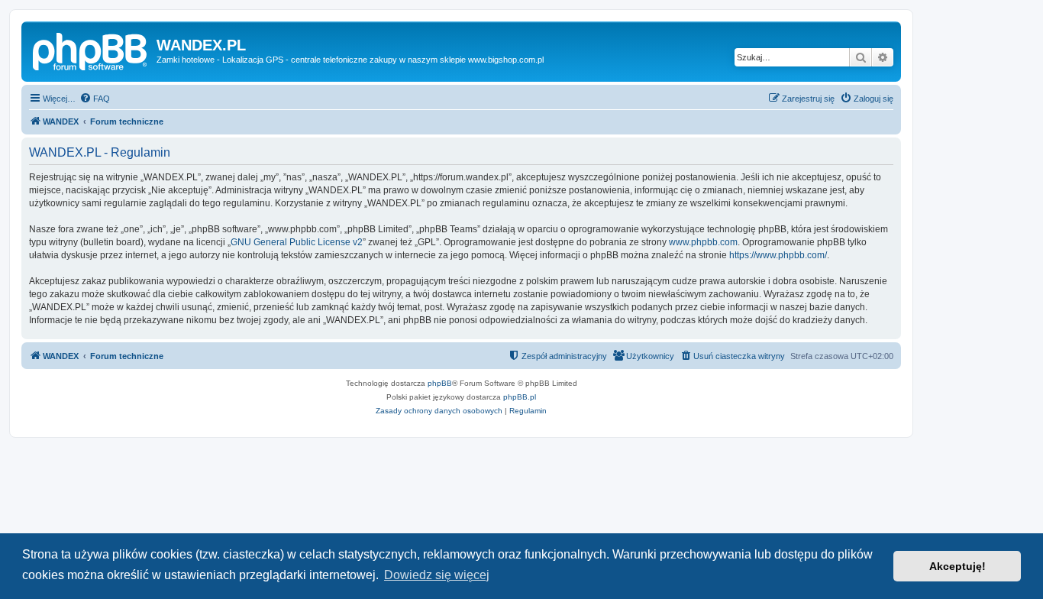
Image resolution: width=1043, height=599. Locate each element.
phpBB (440, 383)
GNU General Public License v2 (297, 242)
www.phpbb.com (703, 242)
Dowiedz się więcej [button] (436, 574)
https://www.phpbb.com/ (778, 255)
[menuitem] (94, 98)
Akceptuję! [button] (957, 566)
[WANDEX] (91, 49)
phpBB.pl (519, 397)
